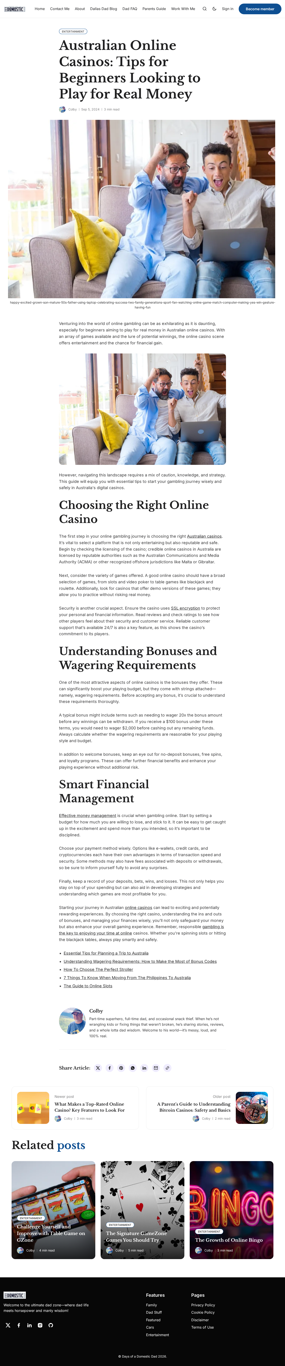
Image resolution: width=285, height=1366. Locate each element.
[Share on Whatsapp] (133, 1068)
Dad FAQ (129, 8)
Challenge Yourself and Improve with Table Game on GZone (51, 1233)
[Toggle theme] (214, 8)
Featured (153, 1320)
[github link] (50, 1325)
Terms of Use (202, 1327)
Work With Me (183, 8)
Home (40, 8)
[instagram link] (40, 1325)
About (80, 8)
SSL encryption (185, 608)
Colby (72, 109)
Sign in (227, 8)
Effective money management (87, 815)
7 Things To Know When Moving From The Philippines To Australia (127, 977)
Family (151, 1305)
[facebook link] (18, 1325)
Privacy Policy (203, 1305)
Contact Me (59, 8)
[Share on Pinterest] (121, 1068)
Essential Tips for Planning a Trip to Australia (106, 953)
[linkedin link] (29, 1325)
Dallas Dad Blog (103, 8)
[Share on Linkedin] (144, 1068)
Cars (150, 1327)
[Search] (204, 8)
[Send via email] (156, 1068)
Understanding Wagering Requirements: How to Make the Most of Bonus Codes (140, 961)
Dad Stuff (154, 1312)
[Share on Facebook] (110, 1068)
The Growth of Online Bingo (229, 1240)
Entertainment (157, 1335)
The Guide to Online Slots (88, 986)
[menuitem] (40, 9)
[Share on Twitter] (98, 1068)
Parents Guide (154, 8)
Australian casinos (204, 536)
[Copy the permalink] (167, 1068)
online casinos (138, 907)
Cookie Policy (203, 1312)
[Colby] (62, 109)
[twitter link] (8, 1325)
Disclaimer (200, 1320)
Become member (260, 9)
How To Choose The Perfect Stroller (98, 969)
